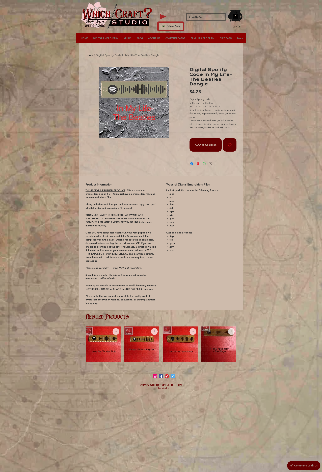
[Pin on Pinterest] (198, 164)
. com (179, 385)
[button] (235, 15)
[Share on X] (211, 164)
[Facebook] (161, 376)
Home (89, 55)
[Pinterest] (167, 376)
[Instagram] (155, 376)
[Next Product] (241, 344)
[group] (161, 344)
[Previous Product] (81, 344)
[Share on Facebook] (192, 164)
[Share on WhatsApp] (204, 164)
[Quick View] (103, 344)
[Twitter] (173, 376)
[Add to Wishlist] (229, 145)
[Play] (163, 16)
